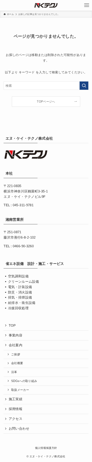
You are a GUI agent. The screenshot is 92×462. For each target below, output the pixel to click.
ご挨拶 (15, 354)
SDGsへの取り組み (24, 381)
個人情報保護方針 (46, 448)
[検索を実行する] (83, 85)
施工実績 (15, 399)
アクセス (15, 419)
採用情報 (15, 409)
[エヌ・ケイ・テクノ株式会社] (46, 5)
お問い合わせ (19, 428)
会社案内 (15, 345)
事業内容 (15, 335)
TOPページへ (46, 101)
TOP (12, 325)
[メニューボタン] (86, 5)
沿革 (14, 372)
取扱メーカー (20, 390)
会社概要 (17, 363)
